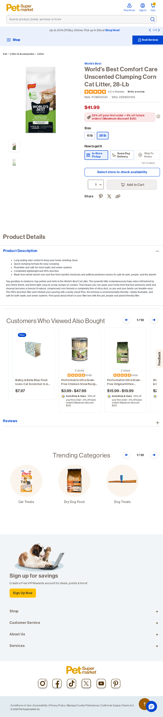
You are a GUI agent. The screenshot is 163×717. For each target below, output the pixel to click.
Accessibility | (41, 705)
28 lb (104, 135)
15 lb (90, 135)
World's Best (93, 63)
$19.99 (128, 390)
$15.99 (113, 390)
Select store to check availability (122, 172)
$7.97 (20, 390)
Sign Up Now (23, 593)
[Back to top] (145, 704)
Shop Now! (112, 30)
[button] (118, 196)
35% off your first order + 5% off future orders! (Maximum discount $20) (118, 117)
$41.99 (92, 107)
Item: (96, 97)
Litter (40, 54)
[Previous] (150, 30)
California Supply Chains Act (117, 705)
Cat (5, 54)
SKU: (123, 97)
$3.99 (66, 390)
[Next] (159, 30)
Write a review (136, 91)
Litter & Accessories (22, 54)
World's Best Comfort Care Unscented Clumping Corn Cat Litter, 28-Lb (121, 77)
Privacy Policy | (58, 705)
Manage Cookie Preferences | (84, 705)
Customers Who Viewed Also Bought (55, 320)
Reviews (10, 421)
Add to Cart (135, 185)
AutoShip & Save (76, 396)
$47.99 (80, 390)
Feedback (159, 359)
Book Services (150, 39)
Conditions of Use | (22, 705)
